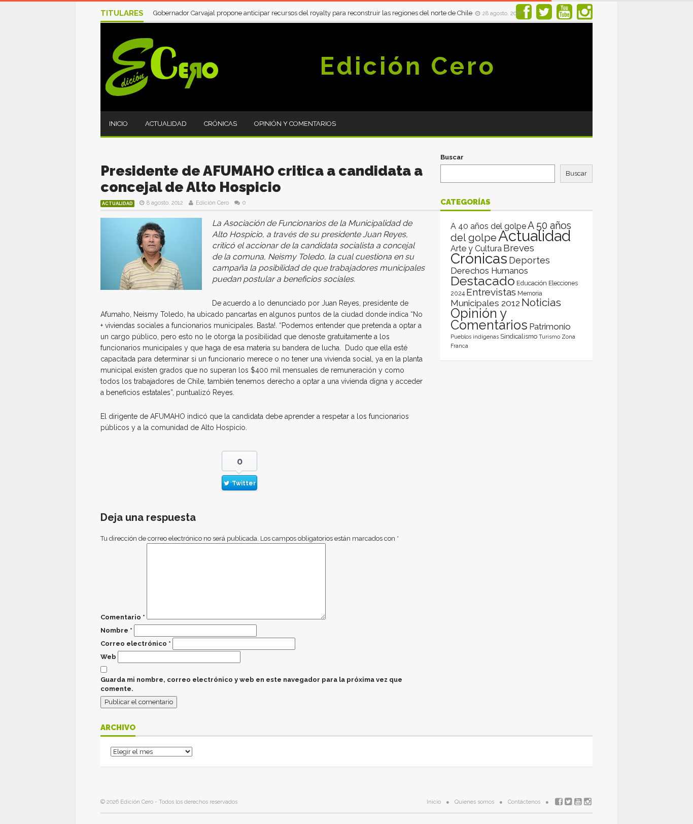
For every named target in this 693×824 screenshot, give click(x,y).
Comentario (122, 617)
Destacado (483, 280)
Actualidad (166, 123)
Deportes (529, 260)
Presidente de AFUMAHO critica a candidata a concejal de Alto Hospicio (261, 178)
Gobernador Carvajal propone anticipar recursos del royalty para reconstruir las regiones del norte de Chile (313, 13)
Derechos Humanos (489, 271)
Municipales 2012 (485, 303)
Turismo (549, 337)
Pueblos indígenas (475, 337)
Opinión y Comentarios (295, 123)
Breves (518, 248)
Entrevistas (491, 292)
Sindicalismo (518, 336)
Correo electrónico (135, 643)
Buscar (452, 157)
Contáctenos (524, 802)
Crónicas (220, 123)
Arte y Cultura (476, 248)
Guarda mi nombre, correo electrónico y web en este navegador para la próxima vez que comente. (251, 684)
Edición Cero (408, 66)
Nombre (116, 630)
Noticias (541, 302)
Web (108, 657)
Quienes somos (474, 802)
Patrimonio (550, 326)
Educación (531, 283)
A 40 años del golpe (488, 226)
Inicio (118, 123)
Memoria (529, 293)
